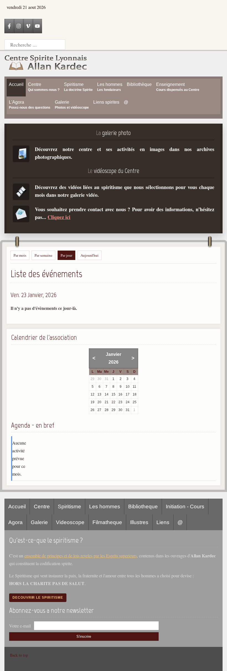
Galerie (39, 522)
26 (92, 410)
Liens (162, 522)
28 (107, 410)
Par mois (20, 255)
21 (107, 402)
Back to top (19, 655)
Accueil (17, 506)
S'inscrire (83, 636)
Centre (42, 506)
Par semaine (43, 255)
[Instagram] (18, 26)
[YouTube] (37, 26)
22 (113, 402)
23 (120, 402)
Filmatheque (107, 522)
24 (128, 402)
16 (120, 394)
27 (99, 410)
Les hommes (104, 506)
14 (107, 394)
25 (134, 402)
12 (92, 394)
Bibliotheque (143, 506)
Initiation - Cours (185, 506)
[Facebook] (9, 26)
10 (128, 387)
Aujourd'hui (90, 255)
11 (134, 387)
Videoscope (70, 522)
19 (92, 402)
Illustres (139, 522)
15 (113, 394)
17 (128, 394)
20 (99, 402)
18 (134, 394)
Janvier (113, 354)
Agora (15, 522)
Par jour (66, 255)
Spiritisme (69, 506)
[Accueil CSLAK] (45, 64)
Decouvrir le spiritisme (37, 597)
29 (113, 410)
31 (128, 410)
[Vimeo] (28, 26)
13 (99, 394)
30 (120, 410)
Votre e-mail (20, 626)
